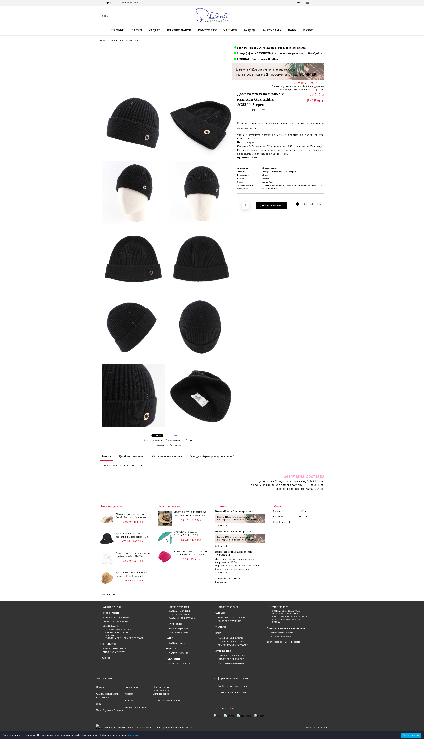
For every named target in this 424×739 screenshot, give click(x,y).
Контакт (129, 694)
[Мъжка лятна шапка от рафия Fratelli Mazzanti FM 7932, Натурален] (165, 518)
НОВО (292, 30)
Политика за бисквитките (167, 700)
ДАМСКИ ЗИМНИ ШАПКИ (118, 630)
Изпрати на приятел (153, 440)
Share (158, 436)
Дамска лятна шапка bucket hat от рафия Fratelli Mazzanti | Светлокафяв (132, 574)
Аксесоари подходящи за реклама (286, 628)
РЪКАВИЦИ (173, 659)
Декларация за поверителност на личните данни (163, 690)
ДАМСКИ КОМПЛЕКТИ (114, 648)
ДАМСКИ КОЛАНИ (178, 653)
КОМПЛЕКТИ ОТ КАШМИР (231, 617)
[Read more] (240, 519)
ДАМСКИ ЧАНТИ (177, 643)
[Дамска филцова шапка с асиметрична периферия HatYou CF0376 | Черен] (107, 539)
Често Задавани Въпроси (109, 710)
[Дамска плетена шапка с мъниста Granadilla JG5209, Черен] (133, 125)
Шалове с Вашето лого (280, 636)
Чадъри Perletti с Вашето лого (284, 633)
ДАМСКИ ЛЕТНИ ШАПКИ (116, 618)
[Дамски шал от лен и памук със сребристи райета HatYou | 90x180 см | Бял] (107, 559)
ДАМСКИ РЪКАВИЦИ (180, 664)
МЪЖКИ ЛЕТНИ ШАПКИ (115, 621)
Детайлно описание (131, 456)
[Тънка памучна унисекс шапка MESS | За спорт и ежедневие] (165, 557)
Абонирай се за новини (229, 578)
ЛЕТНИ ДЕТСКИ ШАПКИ (230, 638)
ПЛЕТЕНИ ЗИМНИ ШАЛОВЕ (286, 619)
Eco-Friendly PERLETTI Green (182, 618)
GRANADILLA (112, 635)
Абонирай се (108, 594)
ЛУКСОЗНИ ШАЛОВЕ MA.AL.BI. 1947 (290, 617)
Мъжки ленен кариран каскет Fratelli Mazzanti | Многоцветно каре (133, 516)
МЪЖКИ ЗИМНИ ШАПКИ (117, 632)
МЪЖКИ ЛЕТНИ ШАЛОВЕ (231, 659)
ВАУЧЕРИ (220, 627)
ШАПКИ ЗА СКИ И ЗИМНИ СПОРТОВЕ (124, 638)
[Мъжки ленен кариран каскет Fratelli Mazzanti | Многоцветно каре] (107, 519)
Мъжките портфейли (178, 629)
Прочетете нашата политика (176, 727)
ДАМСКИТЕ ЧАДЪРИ (179, 611)
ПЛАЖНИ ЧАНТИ (179, 30)
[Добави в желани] (243, 199)
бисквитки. (133, 735)
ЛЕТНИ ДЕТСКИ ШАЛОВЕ (231, 641)
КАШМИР (230, 30)
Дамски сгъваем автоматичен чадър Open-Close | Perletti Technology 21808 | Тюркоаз (188, 534)
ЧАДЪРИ (154, 30)
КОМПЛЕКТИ (207, 30)
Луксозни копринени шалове (231, 663)
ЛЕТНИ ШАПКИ (115, 40)
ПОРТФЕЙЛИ (174, 624)
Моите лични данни (317, 727)
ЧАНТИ (170, 638)
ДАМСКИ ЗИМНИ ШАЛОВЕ (286, 611)
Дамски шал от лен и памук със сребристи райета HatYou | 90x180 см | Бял (133, 555)
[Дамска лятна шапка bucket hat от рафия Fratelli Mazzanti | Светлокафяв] (107, 578)
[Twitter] (322, 3)
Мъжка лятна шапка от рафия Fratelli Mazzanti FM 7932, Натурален (191, 514)
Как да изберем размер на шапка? (212, 456)
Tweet (176, 435)
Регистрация (131, 687)
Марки (308, 30)
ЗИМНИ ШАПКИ (133, 40)
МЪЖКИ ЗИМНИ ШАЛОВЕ (285, 614)
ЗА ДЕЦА (250, 30)
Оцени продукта (173, 440)
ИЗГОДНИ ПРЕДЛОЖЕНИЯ (283, 642)
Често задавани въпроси (167, 456)
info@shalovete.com (236, 686)
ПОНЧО (276, 622)
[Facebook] (317, 3)
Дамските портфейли (178, 632)
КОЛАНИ (171, 648)
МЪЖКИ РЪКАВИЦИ (228, 607)
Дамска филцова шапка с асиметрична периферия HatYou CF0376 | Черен (133, 535)
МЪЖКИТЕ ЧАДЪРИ (179, 607)
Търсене (129, 700)
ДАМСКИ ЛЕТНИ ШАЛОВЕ (231, 655)
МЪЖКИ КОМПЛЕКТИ (114, 652)
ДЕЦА (218, 633)
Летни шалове (223, 651)
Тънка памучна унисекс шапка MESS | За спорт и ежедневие (191, 553)
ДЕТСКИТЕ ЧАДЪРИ (179, 614)
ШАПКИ (136, 30)
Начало (102, 40)
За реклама (272, 30)
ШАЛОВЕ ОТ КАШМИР (229, 621)
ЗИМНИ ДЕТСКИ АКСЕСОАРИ (233, 645)
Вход (98, 704)
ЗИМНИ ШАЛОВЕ (279, 607)
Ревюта (106, 456)
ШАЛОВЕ (117, 30)
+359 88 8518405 (129, 2)
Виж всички (221, 582)
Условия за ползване (136, 707)
